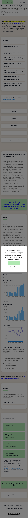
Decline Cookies (14, 266)
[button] (14, 259)
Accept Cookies (14, 263)
